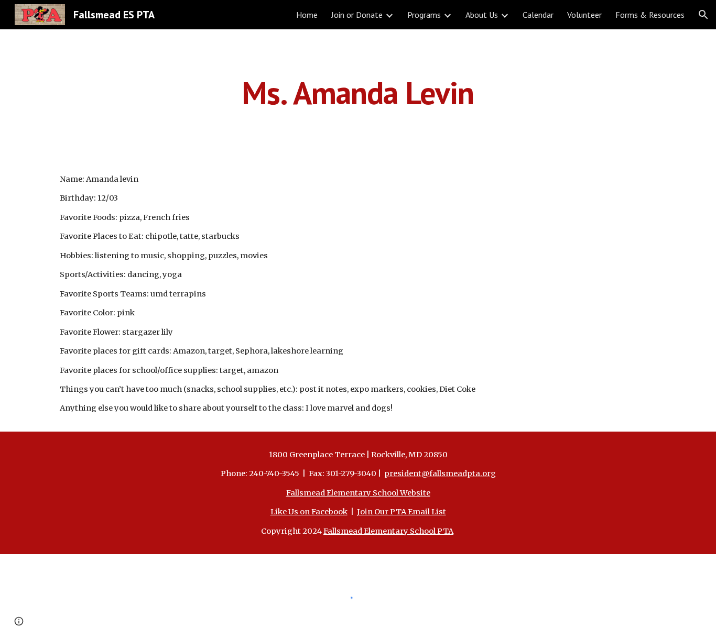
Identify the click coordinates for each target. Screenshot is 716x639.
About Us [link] (481, 14)
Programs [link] (424, 14)
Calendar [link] (538, 14)
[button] (703, 14)
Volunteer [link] (584, 14)
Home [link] (307, 14)
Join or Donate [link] (357, 14)
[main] (358, 92)
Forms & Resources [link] (650, 14)
